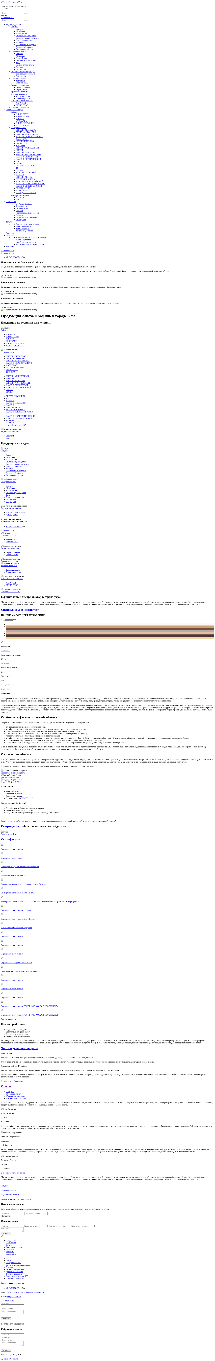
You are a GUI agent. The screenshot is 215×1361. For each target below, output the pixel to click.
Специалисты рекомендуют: (20, 609)
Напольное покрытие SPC (22, 101)
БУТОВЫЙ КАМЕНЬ (25, 179)
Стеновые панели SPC (20, 107)
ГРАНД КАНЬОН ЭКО (26, 132)
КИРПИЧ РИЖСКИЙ (25, 152)
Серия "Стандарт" (23, 87)
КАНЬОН (20, 170)
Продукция (11, 1240)
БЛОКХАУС (21, 121)
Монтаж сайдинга (23, 226)
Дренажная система (19, 92)
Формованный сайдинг (26, 45)
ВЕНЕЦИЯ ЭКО (23, 188)
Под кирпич (21, 69)
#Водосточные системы (16, 1098)
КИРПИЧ (20, 150)
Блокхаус (20, 42)
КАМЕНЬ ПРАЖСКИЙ (26, 172)
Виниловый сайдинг (25, 49)
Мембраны (20, 31)
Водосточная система (20, 85)
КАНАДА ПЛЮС (23, 125)
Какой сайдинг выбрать (26, 242)
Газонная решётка (23, 98)
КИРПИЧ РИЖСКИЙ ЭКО (27, 134)
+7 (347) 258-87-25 (14, 257)
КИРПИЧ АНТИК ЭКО (26, 130)
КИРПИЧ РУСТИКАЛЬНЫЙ (28, 154)
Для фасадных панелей (25, 74)
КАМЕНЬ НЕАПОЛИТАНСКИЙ (30, 184)
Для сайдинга (21, 76)
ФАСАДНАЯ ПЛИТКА (26, 193)
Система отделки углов (26, 36)
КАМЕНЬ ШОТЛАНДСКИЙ (28, 159)
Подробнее (5, 689)
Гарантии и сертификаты (26, 217)
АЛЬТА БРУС (22, 114)
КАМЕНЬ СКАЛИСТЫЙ (27, 157)
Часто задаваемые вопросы (27, 213)
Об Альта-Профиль (24, 204)
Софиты (19, 29)
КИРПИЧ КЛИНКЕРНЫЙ (27, 148)
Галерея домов (10, 826)
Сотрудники (21, 220)
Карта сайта (11, 1254)
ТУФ (18, 168)
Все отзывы (6, 1173)
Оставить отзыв (18, 1173)
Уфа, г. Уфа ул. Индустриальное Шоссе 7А (25, 1292)
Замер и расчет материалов (27, 224)
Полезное (10, 235)
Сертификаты (10, 839)
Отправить (6, 1216)
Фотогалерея (21, 206)
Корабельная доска (24, 40)
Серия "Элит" (22, 89)
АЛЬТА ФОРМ (22, 116)
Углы (18, 63)
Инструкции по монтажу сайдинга (31, 244)
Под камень (21, 67)
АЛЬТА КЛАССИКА (25, 123)
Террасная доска (23, 96)
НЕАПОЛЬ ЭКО (23, 190)
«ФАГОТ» (5, 651)
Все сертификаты (8, 1019)
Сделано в (9, 1359)
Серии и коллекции (14, 110)
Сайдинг (14, 27)
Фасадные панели (18, 51)
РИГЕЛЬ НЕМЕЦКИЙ (25, 166)
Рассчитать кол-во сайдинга (13, 773)
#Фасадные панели (14, 1094)
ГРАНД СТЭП (22, 105)
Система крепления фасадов (23, 72)
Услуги (9, 222)
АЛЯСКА (20, 119)
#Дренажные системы (15, 1096)
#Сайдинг (10, 1092)
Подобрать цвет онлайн (11, 782)
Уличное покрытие (19, 94)
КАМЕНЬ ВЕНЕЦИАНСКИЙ (29, 186)
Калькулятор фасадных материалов (31, 237)
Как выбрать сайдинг (10, 777)
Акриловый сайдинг (24, 47)
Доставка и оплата (14, 1247)
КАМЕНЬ (20, 175)
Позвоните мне (7, 18)
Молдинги (20, 80)
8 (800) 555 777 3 (26, 798)
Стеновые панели (18, 78)
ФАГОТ (19, 161)
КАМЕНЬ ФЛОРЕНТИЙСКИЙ (29, 181)
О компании (11, 202)
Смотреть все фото (9, 834)
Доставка (10, 233)
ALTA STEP (21, 103)
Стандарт (20, 197)
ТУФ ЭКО (20, 146)
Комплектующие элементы (27, 38)
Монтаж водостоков (24, 231)
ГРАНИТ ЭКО (22, 143)
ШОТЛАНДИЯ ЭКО (25, 141)
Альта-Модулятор (23, 240)
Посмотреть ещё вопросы (12, 1081)
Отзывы (19, 211)
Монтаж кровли (22, 228)
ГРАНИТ (20, 163)
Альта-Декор (21, 33)
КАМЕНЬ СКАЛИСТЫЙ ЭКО (29, 137)
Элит (18, 199)
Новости (19, 215)
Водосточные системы (10, 1195)
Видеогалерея (22, 208)
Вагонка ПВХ (22, 83)
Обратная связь (7, 1301)
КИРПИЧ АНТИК (24, 177)
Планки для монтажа (25, 65)
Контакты (10, 246)
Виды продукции (13, 24)
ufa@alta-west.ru (14, 1296)
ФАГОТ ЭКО (21, 139)
